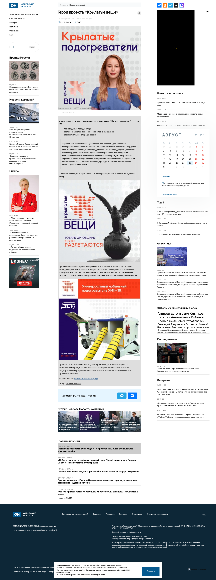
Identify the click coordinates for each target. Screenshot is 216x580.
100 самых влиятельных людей (23, 14)
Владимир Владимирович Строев (173, 330)
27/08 (11, 142)
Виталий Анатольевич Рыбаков (181, 317)
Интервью (163, 380)
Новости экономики (170, 93)
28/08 (11, 85)
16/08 (159, 280)
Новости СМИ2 (65, 498)
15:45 (16, 127)
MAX (54, 530)
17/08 (159, 385)
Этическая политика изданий (75, 514)
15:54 (164, 230)
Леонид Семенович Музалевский (181, 321)
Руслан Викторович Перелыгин (176, 332)
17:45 (16, 154)
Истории (13, 22)
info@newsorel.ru (146, 538)
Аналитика (164, 243)
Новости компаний (21, 99)
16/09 (159, 366)
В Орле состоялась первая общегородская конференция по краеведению (183, 184)
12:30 (16, 216)
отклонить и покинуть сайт (93, 574)
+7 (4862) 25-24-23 (138, 536)
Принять (151, 571)
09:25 (164, 207)
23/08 (159, 270)
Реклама (123, 514)
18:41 (164, 121)
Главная (63, 5)
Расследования (167, 339)
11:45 (16, 142)
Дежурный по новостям (157, 514)
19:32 (164, 219)
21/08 (11, 216)
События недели (16, 18)
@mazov (44, 530)
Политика (13, 26)
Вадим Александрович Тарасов (197, 332)
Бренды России (19, 57)
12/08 (11, 230)
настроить (72, 574)
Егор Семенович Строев (196, 327)
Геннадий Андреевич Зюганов (178, 324)
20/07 (159, 410)
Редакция (110, 514)
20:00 (17, 245)
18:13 (16, 230)
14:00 (16, 85)
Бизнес (14, 171)
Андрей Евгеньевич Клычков (181, 313)
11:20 (163, 366)
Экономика (14, 30)
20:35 (164, 110)
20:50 (164, 98)
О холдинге (137, 514)
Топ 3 (160, 202)
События (166, 176)
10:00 (164, 270)
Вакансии (96, 514)
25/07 (159, 399)
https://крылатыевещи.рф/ (86, 378)
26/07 (159, 292)
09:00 (164, 385)
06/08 (11, 245)
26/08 (11, 154)
